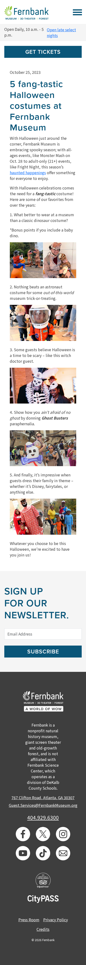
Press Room (28, 919)
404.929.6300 (43, 817)
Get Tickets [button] (43, 52)
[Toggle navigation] (77, 11)
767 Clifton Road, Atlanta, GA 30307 (43, 797)
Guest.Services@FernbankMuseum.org (43, 805)
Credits (43, 929)
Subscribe (43, 651)
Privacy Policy (55, 919)
